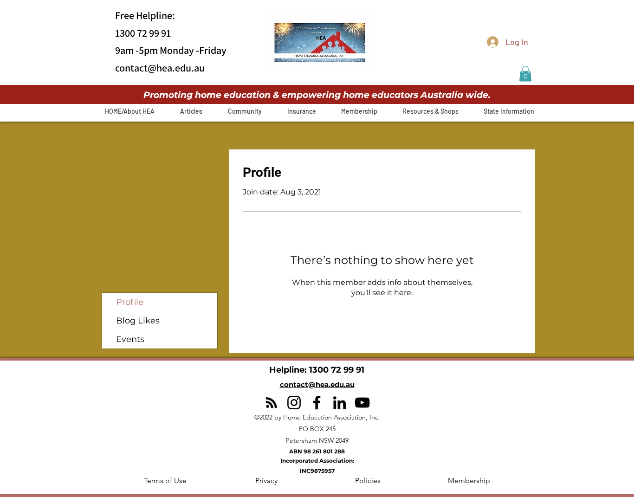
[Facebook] (317, 403)
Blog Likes (138, 321)
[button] (525, 73)
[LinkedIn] (339, 403)
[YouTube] (362, 403)
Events (130, 339)
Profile (129, 302)
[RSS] (271, 403)
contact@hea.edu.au (160, 67)
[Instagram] (294, 403)
